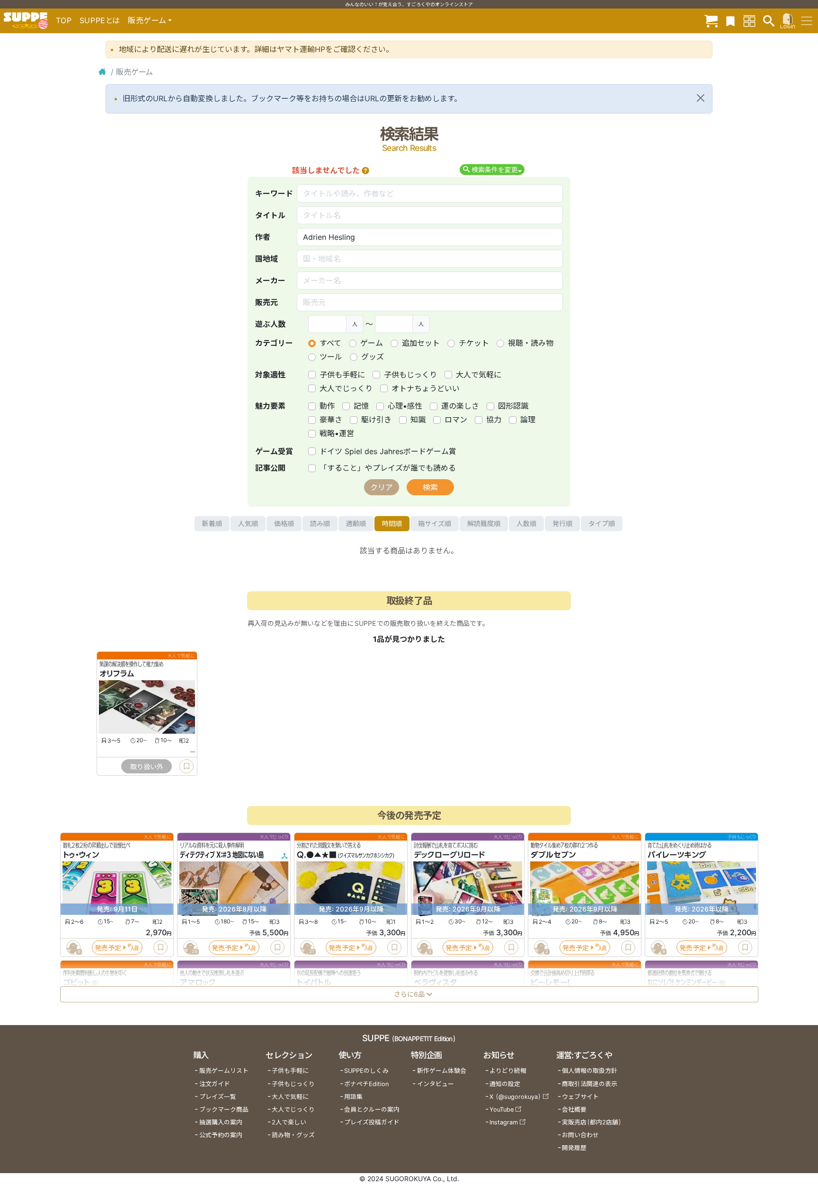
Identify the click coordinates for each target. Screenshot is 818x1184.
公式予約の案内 (220, 1135)
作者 (262, 237)
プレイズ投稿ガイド (372, 1122)
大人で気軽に (478, 374)
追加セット (421, 343)
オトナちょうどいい (425, 388)
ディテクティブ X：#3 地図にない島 (222, 855)
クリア (381, 487)
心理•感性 (405, 406)
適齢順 (356, 523)
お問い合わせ (580, 1135)
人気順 (248, 523)
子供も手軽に (342, 374)
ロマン (456, 419)
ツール (331, 356)
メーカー (270, 280)
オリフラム (116, 674)
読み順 (320, 523)
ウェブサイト (580, 1096)
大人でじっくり (346, 388)
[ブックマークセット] (730, 20)
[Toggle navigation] (806, 20)
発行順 (562, 523)
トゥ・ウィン (81, 855)
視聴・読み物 (530, 343)
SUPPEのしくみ (366, 1070)
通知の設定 (504, 1084)
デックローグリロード (449, 855)
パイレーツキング (677, 855)
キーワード (274, 193)
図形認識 (513, 406)
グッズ (372, 356)
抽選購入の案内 (220, 1122)
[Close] (700, 98)
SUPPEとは (100, 20)
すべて (330, 343)
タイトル (270, 215)
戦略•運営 (337, 433)
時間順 (392, 523)
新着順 (212, 523)
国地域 (266, 258)
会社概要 (574, 1109)
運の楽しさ (460, 406)
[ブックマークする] (186, 766)
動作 (327, 406)
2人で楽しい (289, 1122)
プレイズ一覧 (217, 1096)
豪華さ (331, 419)
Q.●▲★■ (317, 855)
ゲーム (371, 343)
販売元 (266, 302)
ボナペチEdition (366, 1084)
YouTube (501, 1109)
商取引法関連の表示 (589, 1084)
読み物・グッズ (293, 1135)
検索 (430, 487)
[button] (365, 170)
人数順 (526, 523)
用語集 (353, 1096)
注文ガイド (214, 1084)
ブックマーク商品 (224, 1109)
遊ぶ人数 (270, 324)
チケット (474, 343)
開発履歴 (574, 1147)
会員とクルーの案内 (372, 1109)
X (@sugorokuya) (515, 1096)
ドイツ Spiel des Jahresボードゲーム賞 (388, 451)
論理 (527, 419)
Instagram (503, 1122)
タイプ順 (601, 523)
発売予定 (108, 948)
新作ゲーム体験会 (441, 1070)
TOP (64, 20)
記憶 (361, 406)
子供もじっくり (410, 374)
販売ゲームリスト (224, 1070)
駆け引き (376, 419)
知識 (418, 419)
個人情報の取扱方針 (589, 1070)
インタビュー (435, 1084)
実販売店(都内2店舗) (592, 1122)
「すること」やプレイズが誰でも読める (388, 468)
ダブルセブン (553, 855)
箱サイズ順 (434, 523)
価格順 (284, 523)
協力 (493, 419)
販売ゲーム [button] (147, 20)
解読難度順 (483, 523)
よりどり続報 (507, 1070)
